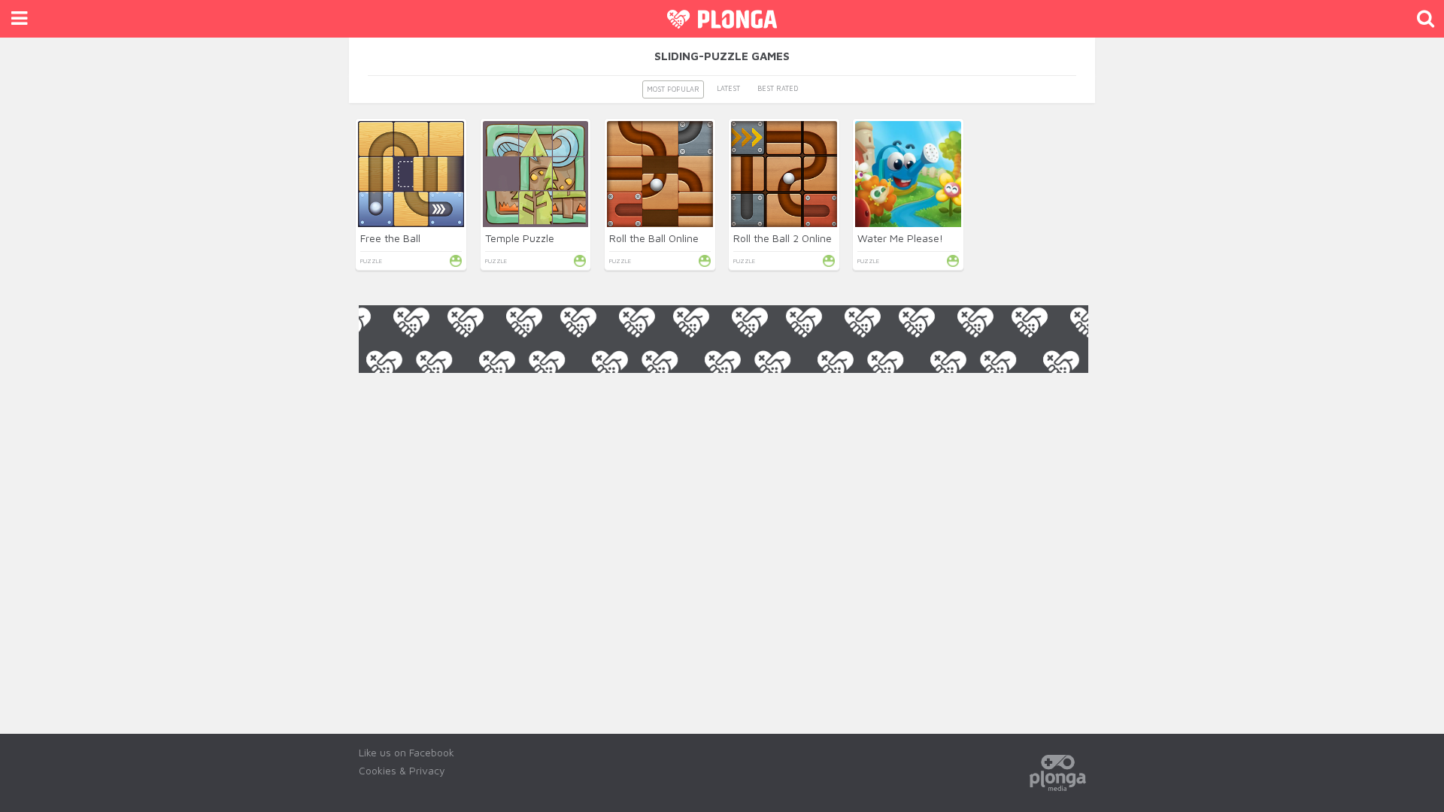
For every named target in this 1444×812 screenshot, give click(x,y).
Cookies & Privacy (402, 770)
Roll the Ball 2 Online (782, 238)
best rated (777, 88)
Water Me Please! (900, 238)
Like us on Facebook (406, 752)
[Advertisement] (723, 407)
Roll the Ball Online (654, 238)
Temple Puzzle (519, 238)
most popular (673, 89)
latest (728, 88)
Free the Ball (390, 238)
